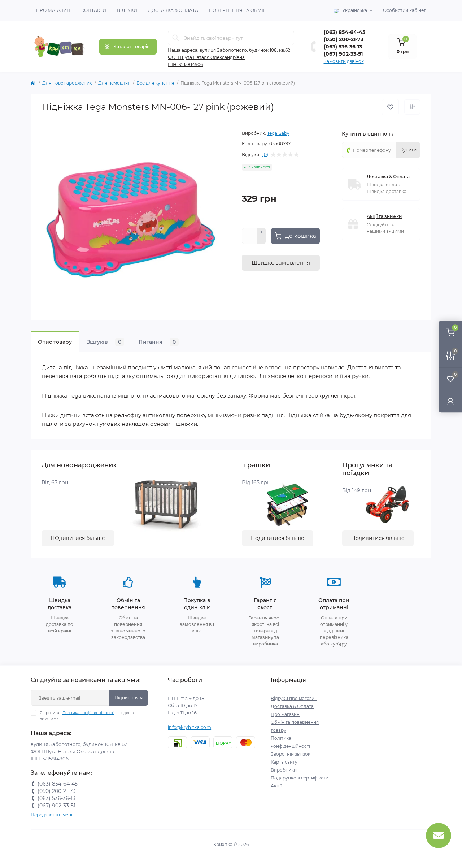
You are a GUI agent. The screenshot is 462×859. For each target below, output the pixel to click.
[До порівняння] (412, 107)
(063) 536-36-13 (343, 46)
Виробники (284, 770)
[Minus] (262, 240)
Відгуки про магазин (294, 698)
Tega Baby (278, 133)
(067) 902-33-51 (343, 54)
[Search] (176, 38)
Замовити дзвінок (344, 61)
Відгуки (127, 10)
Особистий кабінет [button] (404, 10)
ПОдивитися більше (78, 538)
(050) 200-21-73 (343, 39)
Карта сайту (284, 762)
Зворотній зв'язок (290, 754)
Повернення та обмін (238, 10)
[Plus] (262, 232)
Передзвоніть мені (51, 814)
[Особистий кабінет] (450, 401)
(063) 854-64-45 (344, 32)
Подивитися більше (277, 538)
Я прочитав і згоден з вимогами (87, 715)
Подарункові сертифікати (299, 778)
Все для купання (155, 83)
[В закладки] (390, 107)
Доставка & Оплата (173, 10)
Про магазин (53, 10)
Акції (276, 786)
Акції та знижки (384, 216)
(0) (265, 154)
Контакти (93, 10)
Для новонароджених (67, 83)
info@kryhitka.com (189, 727)
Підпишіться (128, 697)
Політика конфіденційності (88, 712)
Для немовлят (114, 83)
